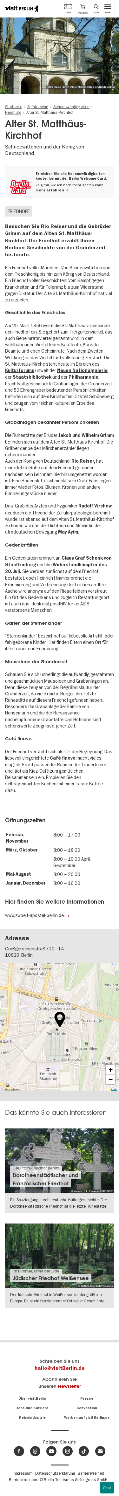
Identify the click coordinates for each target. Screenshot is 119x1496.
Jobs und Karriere (32, 1408)
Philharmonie (83, 377)
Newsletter (69, 1386)
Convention (86, 1408)
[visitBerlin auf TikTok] (84, 1451)
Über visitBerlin (32, 1398)
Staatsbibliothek (32, 377)
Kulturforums (19, 370)
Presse (86, 1398)
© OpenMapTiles (81, 1089)
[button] (82, 9)
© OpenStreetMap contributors (103, 1089)
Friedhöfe (19, 211)
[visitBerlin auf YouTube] (51, 1451)
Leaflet (68, 1089)
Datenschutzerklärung (55, 1473)
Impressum (23, 1473)
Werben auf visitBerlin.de (86, 1418)
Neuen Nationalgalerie (82, 370)
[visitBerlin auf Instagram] (68, 1451)
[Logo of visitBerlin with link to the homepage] (21, 8)
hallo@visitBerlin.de (60, 1368)
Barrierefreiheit (91, 1473)
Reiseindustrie (32, 1418)
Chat (107, 1487)
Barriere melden (23, 1479)
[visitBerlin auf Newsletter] (100, 1451)
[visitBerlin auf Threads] (35, 1451)
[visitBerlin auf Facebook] (19, 1451)
